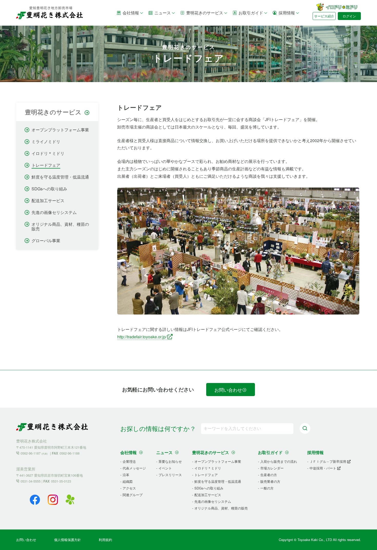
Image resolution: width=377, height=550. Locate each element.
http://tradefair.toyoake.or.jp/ (142, 337)
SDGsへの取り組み (49, 189)
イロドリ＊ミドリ (48, 153)
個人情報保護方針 (67, 539)
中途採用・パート (323, 468)
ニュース (162, 13)
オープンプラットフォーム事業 (60, 130)
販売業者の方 (270, 481)
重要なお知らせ (170, 461)
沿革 (126, 474)
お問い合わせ (228, 389)
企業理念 (129, 461)
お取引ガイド (251, 13)
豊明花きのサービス (204, 13)
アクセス (129, 488)
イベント (165, 468)
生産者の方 (268, 474)
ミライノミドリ (46, 141)
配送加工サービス (48, 200)
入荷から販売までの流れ (278, 461)
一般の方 (267, 488)
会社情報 (131, 13)
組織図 (128, 481)
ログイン (349, 16)
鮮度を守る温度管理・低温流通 (60, 177)
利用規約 (105, 539)
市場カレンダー (272, 468)
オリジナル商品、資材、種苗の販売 (60, 226)
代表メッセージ (134, 468)
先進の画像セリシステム (54, 212)
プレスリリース (170, 474)
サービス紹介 (324, 16)
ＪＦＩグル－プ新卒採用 (328, 461)
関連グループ (133, 494)
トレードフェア (46, 165)
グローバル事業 (46, 240)
